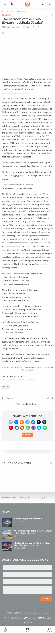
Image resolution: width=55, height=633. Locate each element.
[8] (27, 380)
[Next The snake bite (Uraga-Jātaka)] (52, 15)
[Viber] (33, 428)
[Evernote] (45, 428)
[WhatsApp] (28, 428)
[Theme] (12, 4)
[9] (30, 380)
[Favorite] (33, 27)
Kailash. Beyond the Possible (28, 519)
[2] (7, 380)
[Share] (44, 27)
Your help (27, 622)
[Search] (43, 4)
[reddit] (22, 428)
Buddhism (6, 15)
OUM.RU (22, 613)
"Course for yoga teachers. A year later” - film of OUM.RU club (33, 532)
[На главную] (3, 11)
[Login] (50, 4)
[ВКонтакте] (16, 422)
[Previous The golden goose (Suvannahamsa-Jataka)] (48, 15)
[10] (33, 380)
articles (19, 618)
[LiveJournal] (44, 422)
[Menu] (5, 4)
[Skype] (39, 428)
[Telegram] (27, 422)
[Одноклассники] (22, 422)
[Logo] (27, 4)
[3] (10, 380)
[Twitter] (39, 422)
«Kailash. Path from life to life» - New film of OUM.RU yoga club (32, 544)
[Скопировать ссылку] (11, 422)
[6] (20, 380)
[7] (23, 380)
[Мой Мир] (33, 422)
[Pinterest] (11, 428)
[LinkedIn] (17, 428)
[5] (17, 380)
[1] (3, 380)
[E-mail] (38, 27)
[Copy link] (51, 462)
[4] (13, 380)
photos (45, 618)
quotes (30, 618)
